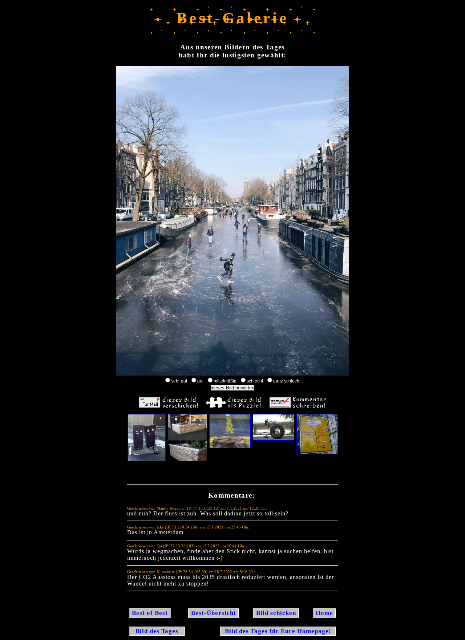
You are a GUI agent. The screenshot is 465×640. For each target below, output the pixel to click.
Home (324, 612)
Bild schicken (276, 612)
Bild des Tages (157, 631)
